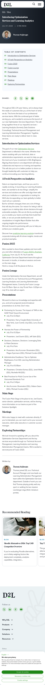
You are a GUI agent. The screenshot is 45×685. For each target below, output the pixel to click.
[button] (5, 654)
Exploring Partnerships (16, 84)
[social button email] (32, 98)
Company (6, 629)
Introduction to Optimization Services (21, 56)
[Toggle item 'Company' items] (12, 629)
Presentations (13, 72)
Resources (6, 639)
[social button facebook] (15, 98)
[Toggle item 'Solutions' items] (12, 634)
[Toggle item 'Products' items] (11, 624)
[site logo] (8, 4)
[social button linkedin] (27, 98)
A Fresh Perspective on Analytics (20, 60)
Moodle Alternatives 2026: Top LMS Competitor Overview (18, 545)
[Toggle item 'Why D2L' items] (12, 619)
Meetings (11, 80)
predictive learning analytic (23, 233)
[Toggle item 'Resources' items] (13, 638)
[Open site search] (34, 4)
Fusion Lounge (13, 68)
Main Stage (12, 76)
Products (5, 625)
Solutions (6, 634)
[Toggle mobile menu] (39, 4)
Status (4, 648)
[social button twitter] (21, 98)
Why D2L (6, 620)
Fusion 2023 (12, 64)
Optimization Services (26, 149)
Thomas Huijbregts (20, 35)
